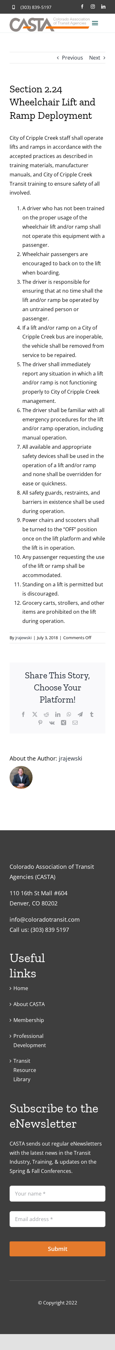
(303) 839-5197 (35, 7)
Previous (72, 57)
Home (20, 988)
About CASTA (29, 1004)
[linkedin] (103, 6)
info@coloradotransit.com (45, 919)
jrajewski (23, 637)
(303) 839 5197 (50, 929)
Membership (28, 1020)
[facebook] (82, 6)
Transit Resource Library (24, 1070)
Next (94, 57)
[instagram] (93, 6)
